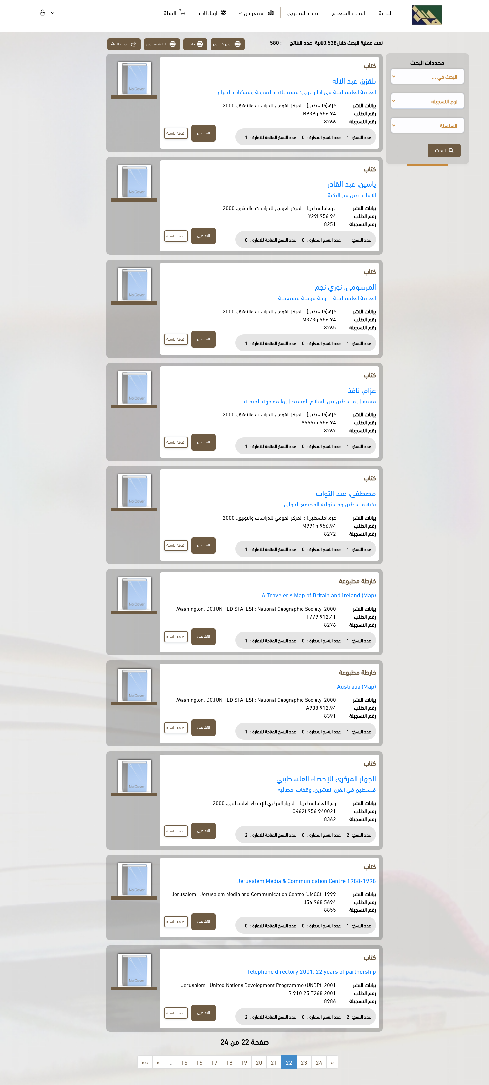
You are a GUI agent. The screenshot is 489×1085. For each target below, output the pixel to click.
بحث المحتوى (302, 12)
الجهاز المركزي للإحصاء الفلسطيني (326, 777)
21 (274, 1061)
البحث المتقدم (348, 12)
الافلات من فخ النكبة (352, 194)
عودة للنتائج (119, 43)
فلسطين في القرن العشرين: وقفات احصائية (327, 788)
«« (145, 1061)
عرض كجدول (223, 43)
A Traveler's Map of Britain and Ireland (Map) (319, 594)
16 (199, 1061)
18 (229, 1061)
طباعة (190, 43)
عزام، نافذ (362, 389)
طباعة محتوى (157, 43)
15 (184, 1061)
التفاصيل (203, 132)
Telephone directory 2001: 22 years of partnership (311, 970)
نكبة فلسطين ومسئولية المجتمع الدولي (330, 503)
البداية (386, 12)
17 (214, 1061)
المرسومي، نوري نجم (345, 286)
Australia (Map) (356, 685)
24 (319, 1061)
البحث (442, 149)
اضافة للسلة (176, 133)
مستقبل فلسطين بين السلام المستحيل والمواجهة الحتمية (310, 400)
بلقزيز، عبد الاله (354, 80)
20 (259, 1061)
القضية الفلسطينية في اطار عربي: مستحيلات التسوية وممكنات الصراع (297, 91)
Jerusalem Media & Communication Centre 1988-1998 (306, 880)
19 (244, 1061)
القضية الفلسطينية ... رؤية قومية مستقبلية (327, 297)
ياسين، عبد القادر (352, 183)
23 (304, 1061)
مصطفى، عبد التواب (346, 492)
